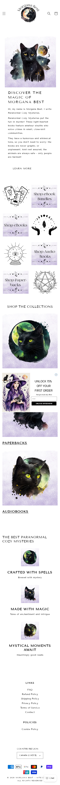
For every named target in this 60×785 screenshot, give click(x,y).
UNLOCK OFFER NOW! (44, 403)
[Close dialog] (56, 374)
